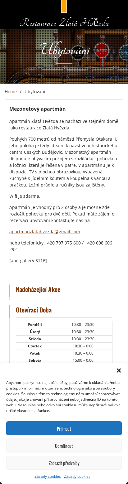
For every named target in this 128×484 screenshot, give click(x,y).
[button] (119, 370)
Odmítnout (64, 445)
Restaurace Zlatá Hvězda (64, 23)
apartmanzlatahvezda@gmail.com (44, 232)
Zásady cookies (47, 476)
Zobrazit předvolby (64, 462)
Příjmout (64, 428)
